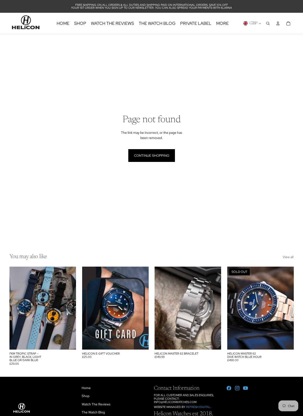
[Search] (268, 23)
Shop (85, 396)
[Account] (278, 23)
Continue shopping (151, 155)
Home (86, 388)
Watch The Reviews (96, 404)
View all (288, 257)
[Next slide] (214, 308)
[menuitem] (222, 23)
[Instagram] (237, 388)
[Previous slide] (162, 308)
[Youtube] (245, 388)
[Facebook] (229, 388)
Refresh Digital (198, 407)
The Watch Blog (93, 412)
